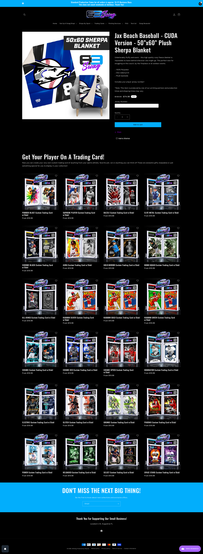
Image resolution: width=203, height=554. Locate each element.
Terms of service (117, 548)
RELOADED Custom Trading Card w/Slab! (79, 472)
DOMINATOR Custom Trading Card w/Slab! (161, 370)
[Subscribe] (118, 503)
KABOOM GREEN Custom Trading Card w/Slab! (159, 318)
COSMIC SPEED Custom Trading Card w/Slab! (119, 371)
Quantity (117, 113)
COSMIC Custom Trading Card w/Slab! (37, 370)
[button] (24, 14)
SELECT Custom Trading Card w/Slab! (119, 472)
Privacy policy (106, 548)
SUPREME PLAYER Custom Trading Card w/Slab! (79, 214)
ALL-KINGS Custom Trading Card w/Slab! (38, 317)
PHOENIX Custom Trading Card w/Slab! (160, 422)
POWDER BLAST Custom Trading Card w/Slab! (37, 214)
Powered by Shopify (83, 548)
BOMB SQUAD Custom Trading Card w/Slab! (162, 265)
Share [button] (119, 132)
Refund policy (95, 548)
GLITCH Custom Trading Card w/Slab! (78, 422)
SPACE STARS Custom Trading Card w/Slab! (162, 472)
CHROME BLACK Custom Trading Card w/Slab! (37, 266)
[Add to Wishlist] (56, 175)
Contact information (130, 548)
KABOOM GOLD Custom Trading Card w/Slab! (122, 317)
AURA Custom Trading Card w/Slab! (77, 265)
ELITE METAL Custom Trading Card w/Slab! (161, 213)
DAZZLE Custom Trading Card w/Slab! (119, 213)
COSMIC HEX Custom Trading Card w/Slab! (80, 370)
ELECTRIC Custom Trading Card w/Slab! (38, 422)
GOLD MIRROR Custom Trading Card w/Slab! (122, 265)
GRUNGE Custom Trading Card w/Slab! (119, 422)
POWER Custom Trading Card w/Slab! (37, 472)
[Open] (5, 548)
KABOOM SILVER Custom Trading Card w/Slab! (78, 318)
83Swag (74, 548)
